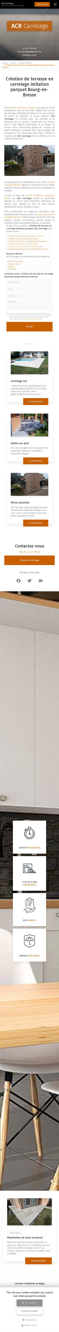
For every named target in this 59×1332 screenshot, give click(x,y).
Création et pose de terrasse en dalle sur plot (25, 246)
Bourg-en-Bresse (25, 63)
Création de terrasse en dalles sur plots (23, 244)
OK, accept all (30, 1303)
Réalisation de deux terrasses (25, 1237)
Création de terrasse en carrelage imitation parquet (27, 241)
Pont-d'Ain (12, 269)
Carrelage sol (19, 381)
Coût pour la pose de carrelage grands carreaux (25, 236)
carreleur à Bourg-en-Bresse (22, 107)
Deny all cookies (30, 1311)
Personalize (31, 1320)
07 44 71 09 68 (29, 48)
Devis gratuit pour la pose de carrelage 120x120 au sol (28, 249)
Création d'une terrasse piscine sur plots (23, 239)
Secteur (13, 63)
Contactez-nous (29, 55)
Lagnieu (11, 267)
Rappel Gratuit (42, 4)
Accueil (5, 63)
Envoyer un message (29, 560)
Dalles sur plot (20, 443)
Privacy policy (31, 1325)
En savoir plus (35, 401)
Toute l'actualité (38, 1261)
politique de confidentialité (32, 319)
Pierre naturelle (20, 502)
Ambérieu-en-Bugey (15, 261)
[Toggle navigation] (55, 4)
